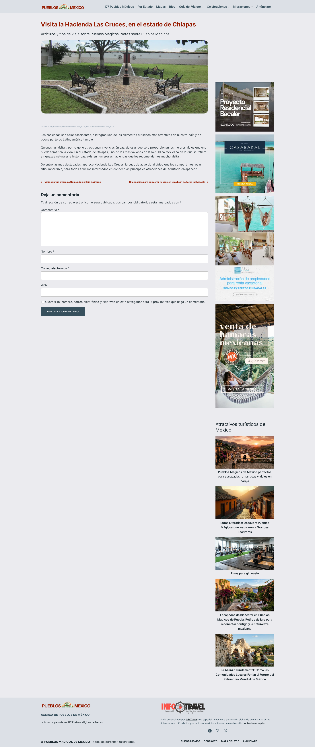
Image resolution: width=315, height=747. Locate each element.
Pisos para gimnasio (245, 573)
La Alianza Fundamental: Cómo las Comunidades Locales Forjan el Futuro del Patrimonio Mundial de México (245, 674)
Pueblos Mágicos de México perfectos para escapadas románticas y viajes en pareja (245, 476)
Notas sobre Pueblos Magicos (144, 34)
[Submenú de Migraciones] (252, 7)
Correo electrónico (55, 268)
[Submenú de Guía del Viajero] (202, 7)
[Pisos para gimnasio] (244, 554)
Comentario (50, 210)
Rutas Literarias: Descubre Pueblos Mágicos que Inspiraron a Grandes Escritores (244, 527)
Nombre (47, 251)
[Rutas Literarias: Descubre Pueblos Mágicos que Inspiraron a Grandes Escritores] (244, 503)
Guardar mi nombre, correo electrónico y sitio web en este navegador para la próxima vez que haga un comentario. (125, 302)
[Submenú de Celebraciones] (229, 7)
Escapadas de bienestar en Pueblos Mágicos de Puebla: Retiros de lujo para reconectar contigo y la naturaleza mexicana (244, 621)
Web (44, 285)
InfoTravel (191, 719)
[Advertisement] (244, 50)
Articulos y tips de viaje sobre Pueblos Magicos (80, 34)
